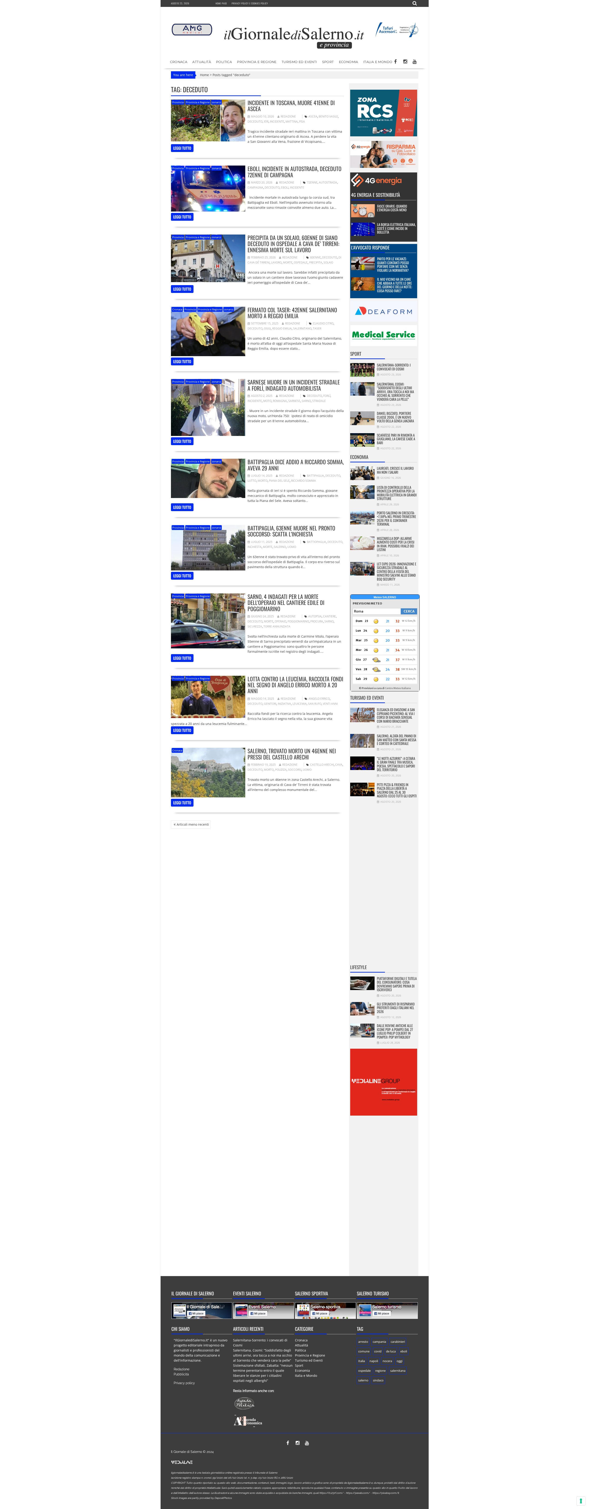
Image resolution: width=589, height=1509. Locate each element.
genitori (270, 704)
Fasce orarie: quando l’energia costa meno (392, 207)
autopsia (315, 616)
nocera (387, 1361)
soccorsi (294, 770)
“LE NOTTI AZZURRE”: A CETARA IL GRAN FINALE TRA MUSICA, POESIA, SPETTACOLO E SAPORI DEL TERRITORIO (396, 764)
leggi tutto (182, 148)
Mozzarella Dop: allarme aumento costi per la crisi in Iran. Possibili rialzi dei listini (395, 544)
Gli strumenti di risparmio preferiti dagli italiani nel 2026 (396, 1007)
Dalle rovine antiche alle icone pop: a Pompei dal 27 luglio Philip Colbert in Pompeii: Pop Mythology (395, 1031)
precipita (315, 262)
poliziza (281, 770)
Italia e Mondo (378, 62)
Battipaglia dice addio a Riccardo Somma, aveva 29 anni (296, 465)
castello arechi (322, 765)
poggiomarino (298, 621)
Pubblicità (181, 1374)
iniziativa (284, 704)
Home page (221, 3)
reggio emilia (282, 328)
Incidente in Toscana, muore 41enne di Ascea (291, 105)
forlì (326, 396)
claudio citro (323, 323)
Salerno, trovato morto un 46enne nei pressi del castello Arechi (292, 754)
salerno (280, 547)
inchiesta (255, 547)
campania (379, 1342)
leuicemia (299, 704)
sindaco (378, 1380)
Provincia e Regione (257, 62)
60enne (315, 257)
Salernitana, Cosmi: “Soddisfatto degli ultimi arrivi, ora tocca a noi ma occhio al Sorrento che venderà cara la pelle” (395, 391)
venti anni (330, 704)
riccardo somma (303, 481)
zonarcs (216, 102)
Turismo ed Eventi (299, 62)
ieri (266, 121)
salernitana (397, 1371)
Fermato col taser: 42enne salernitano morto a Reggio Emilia (292, 313)
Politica (224, 62)
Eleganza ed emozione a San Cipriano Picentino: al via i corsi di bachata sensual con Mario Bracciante (396, 715)
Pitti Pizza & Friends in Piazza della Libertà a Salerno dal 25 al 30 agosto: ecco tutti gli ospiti (397, 790)
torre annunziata (276, 626)
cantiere (329, 616)
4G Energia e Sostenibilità (375, 194)
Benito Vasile (328, 116)
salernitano (302, 328)
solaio (328, 262)
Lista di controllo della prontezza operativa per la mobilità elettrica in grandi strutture (397, 493)
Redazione (288, 116)
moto (267, 401)
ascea (313, 116)
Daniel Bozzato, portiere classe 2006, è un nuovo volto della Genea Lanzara (395, 417)
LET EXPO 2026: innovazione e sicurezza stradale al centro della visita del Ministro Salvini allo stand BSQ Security (396, 571)
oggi (267, 328)
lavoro (276, 262)
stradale (319, 401)
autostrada (328, 182)
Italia (361, 1361)
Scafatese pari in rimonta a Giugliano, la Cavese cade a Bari (396, 438)
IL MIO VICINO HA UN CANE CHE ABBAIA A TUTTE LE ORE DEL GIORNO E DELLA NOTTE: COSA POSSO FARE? (394, 285)
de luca (391, 1351)
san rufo (314, 704)
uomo (291, 547)
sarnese (294, 401)
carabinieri (398, 1342)
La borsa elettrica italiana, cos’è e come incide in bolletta (396, 228)
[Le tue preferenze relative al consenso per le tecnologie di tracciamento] (581, 1501)
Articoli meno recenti (193, 824)
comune (364, 1351)
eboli (285, 187)
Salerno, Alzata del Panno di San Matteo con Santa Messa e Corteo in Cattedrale (396, 739)
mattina (292, 121)
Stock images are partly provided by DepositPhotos (201, 1498)
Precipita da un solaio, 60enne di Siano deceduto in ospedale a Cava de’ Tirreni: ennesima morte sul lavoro (293, 243)
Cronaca (179, 62)
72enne (312, 182)
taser (317, 328)
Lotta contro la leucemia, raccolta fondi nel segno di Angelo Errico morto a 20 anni (295, 685)
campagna (255, 187)
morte (287, 262)
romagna (280, 401)
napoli (374, 1361)
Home (204, 75)
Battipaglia (315, 476)
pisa (302, 121)
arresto (363, 1342)
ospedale (301, 262)
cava (338, 765)
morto (263, 481)
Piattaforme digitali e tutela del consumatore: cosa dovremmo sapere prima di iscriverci (397, 984)
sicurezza (255, 626)
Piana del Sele (279, 481)
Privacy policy (184, 1383)
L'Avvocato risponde (370, 247)
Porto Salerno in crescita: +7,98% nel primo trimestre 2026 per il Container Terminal (396, 518)
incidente (277, 121)
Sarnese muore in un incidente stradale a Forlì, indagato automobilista (294, 385)
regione (380, 1371)
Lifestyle (358, 967)
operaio (280, 621)
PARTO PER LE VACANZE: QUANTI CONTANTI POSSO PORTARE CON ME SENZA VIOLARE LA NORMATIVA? (393, 264)
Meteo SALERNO (385, 597)
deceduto (255, 121)
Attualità (201, 62)
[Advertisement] (383, 887)
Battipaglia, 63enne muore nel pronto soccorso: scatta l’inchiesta (291, 531)
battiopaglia (316, 542)
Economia (348, 62)
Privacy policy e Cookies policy (250, 3)
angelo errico (319, 699)
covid (377, 1351)
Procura (316, 621)
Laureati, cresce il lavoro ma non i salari (395, 470)
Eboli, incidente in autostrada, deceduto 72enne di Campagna (294, 171)
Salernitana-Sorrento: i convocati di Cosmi (394, 366)
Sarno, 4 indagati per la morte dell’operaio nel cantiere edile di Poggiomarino (286, 602)
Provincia (178, 102)
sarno (306, 401)
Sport (328, 62)
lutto (252, 481)
